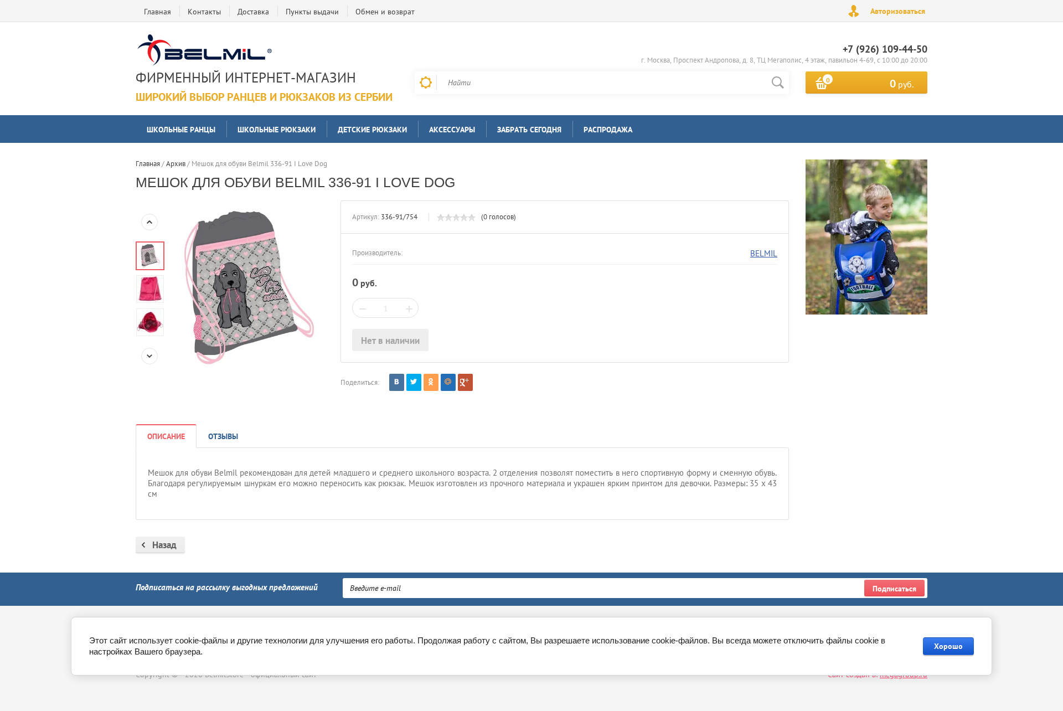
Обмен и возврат (385, 12)
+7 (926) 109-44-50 (885, 49)
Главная (157, 12)
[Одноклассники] (431, 382)
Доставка (253, 12)
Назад (164, 545)
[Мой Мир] (448, 382)
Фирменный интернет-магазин (246, 77)
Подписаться (894, 589)
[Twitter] (413, 382)
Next (149, 356)
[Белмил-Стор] (261, 51)
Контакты (204, 12)
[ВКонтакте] (396, 382)
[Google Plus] (465, 382)
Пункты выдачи (312, 12)
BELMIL (763, 253)
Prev (149, 222)
